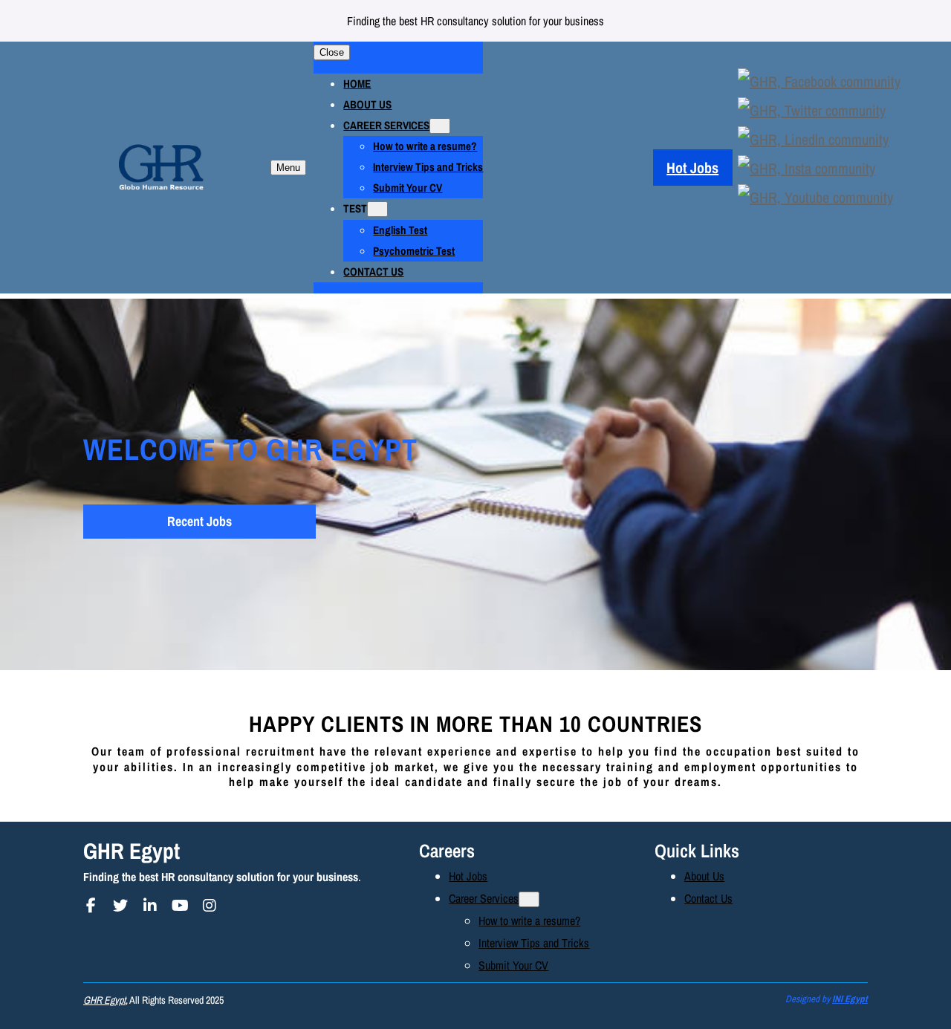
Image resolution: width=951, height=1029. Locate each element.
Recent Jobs (199, 521)
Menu (288, 167)
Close (331, 52)
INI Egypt (850, 999)
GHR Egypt (131, 851)
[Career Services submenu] (529, 899)
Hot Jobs (692, 168)
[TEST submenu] (377, 209)
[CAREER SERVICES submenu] (439, 126)
